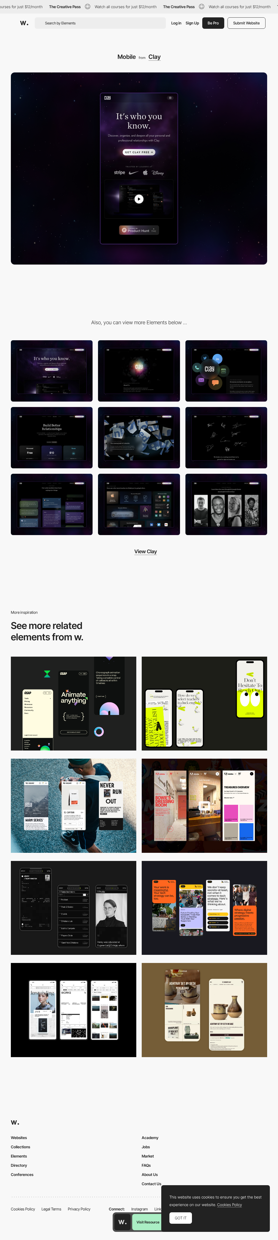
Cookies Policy (23, 1209)
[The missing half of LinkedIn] (139, 437)
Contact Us (151, 1183)
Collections (20, 1146)
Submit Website (246, 23)
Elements (19, 1156)
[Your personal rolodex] (226, 371)
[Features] (139, 504)
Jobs (146, 1146)
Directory (19, 1165)
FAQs (146, 1165)
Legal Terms (51, 1209)
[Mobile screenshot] (73, 908)
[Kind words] (52, 504)
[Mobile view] (204, 806)
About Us (150, 1174)
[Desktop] (52, 371)
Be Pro (213, 23)
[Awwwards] (24, 23)
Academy (150, 1137)
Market (148, 1156)
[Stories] (226, 504)
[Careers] (226, 437)
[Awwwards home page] (122, 1222)
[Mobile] (204, 704)
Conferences (22, 1174)
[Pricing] (52, 437)
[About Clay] (139, 371)
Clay (155, 57)
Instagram (139, 1209)
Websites (19, 1137)
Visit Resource (148, 1222)
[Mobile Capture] (204, 1010)
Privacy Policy (79, 1209)
